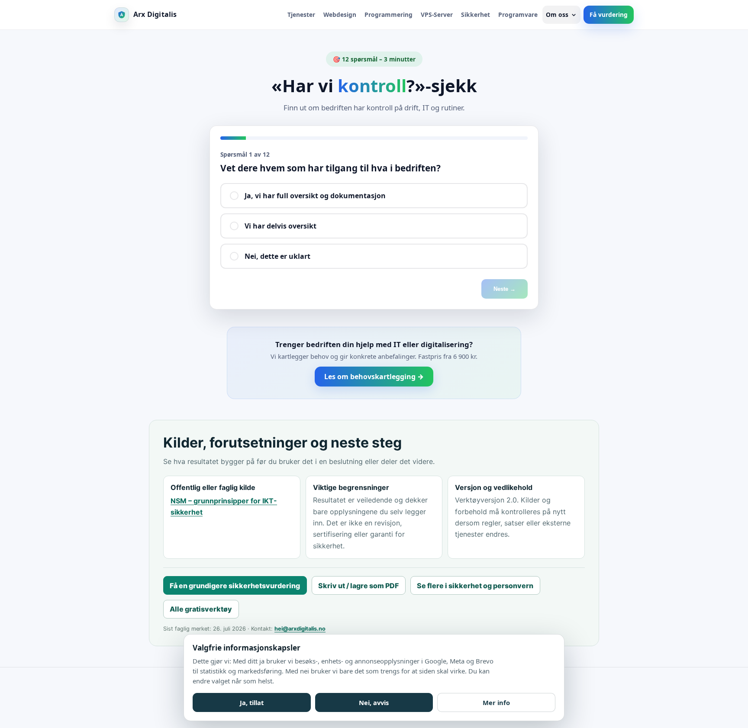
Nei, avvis (374, 702)
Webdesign (339, 14)
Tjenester (301, 14)
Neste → (504, 289)
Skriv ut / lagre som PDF (358, 585)
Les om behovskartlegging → (374, 376)
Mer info (496, 702)
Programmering (388, 14)
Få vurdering (609, 14)
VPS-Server (437, 14)
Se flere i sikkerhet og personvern (475, 585)
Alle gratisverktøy (201, 609)
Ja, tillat (252, 702)
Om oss (557, 14)
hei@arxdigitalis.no (300, 628)
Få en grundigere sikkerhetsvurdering (235, 585)
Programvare (518, 14)
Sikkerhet (475, 14)
